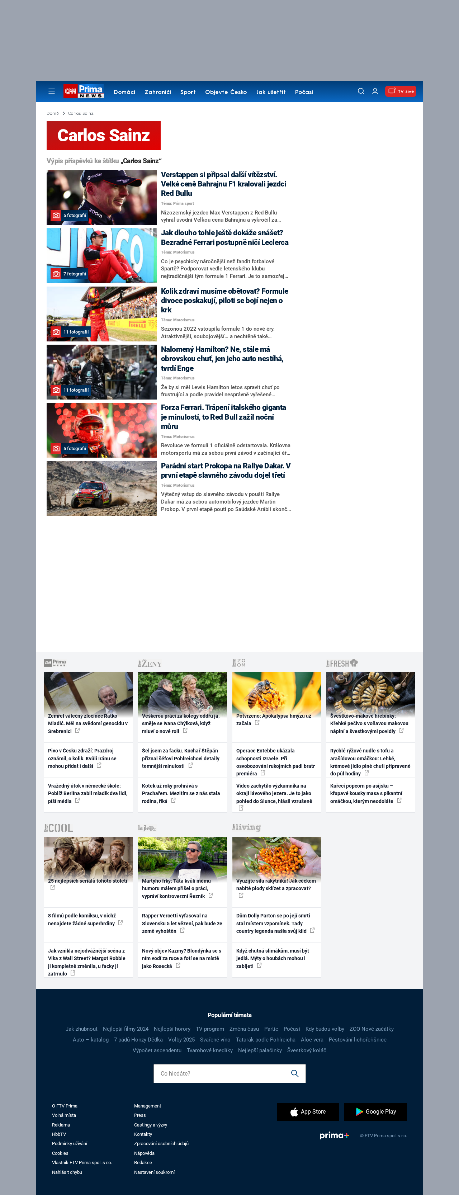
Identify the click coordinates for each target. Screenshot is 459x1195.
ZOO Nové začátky (372, 1029)
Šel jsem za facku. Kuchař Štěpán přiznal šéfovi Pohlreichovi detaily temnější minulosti (180, 758)
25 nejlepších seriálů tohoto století (87, 881)
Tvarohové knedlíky (210, 1050)
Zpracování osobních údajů (161, 1143)
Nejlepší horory (172, 1029)
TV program (210, 1029)
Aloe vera (312, 1039)
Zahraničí (158, 92)
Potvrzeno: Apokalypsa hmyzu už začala (273, 719)
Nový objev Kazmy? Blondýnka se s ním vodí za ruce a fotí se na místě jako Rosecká (181, 958)
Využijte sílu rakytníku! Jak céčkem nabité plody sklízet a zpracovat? (276, 884)
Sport (188, 92)
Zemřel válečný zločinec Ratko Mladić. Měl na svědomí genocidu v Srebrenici (88, 723)
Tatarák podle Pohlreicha (265, 1039)
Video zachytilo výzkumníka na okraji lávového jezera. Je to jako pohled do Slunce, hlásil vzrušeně (274, 793)
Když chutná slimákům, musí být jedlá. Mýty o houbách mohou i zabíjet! (272, 958)
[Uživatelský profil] (375, 91)
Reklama (61, 1125)
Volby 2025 (181, 1039)
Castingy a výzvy (150, 1125)
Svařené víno (215, 1039)
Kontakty (143, 1134)
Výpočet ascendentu (157, 1050)
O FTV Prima (64, 1106)
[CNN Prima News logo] (83, 91)
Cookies (60, 1153)
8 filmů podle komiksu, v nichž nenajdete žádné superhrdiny (82, 919)
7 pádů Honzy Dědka (138, 1039)
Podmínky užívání (69, 1143)
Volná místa (64, 1115)
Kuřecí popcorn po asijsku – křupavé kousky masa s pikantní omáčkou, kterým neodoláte (366, 793)
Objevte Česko (226, 92)
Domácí (124, 92)
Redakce (143, 1162)
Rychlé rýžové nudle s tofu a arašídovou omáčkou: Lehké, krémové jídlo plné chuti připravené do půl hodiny (370, 762)
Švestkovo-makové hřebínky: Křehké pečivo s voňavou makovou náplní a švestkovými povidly (369, 723)
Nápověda (144, 1153)
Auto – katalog (91, 1039)
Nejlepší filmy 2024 (125, 1029)
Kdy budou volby (325, 1029)
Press (140, 1115)
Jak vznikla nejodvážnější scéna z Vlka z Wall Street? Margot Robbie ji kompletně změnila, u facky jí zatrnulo (87, 962)
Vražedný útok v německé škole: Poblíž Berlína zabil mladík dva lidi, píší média (87, 793)
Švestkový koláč (306, 1050)
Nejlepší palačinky (260, 1050)
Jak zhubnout (82, 1029)
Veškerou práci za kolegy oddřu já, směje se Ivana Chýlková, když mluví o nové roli (180, 723)
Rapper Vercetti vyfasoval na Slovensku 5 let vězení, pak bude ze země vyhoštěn (182, 923)
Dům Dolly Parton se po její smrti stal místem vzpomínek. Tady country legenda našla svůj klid (273, 923)
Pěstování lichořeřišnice (358, 1039)
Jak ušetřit (271, 92)
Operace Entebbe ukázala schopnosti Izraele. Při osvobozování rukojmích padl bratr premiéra (275, 762)
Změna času (244, 1029)
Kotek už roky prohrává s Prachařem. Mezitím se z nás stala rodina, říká (181, 793)
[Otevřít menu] (51, 91)
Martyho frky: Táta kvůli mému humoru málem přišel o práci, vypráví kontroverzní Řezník (176, 888)
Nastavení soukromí (154, 1172)
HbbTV (59, 1134)
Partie (271, 1029)
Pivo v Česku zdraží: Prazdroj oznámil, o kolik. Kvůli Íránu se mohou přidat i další (82, 758)
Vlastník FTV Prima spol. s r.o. (82, 1162)
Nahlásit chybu (67, 1172)
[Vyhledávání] (361, 91)
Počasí (304, 92)
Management (147, 1106)
